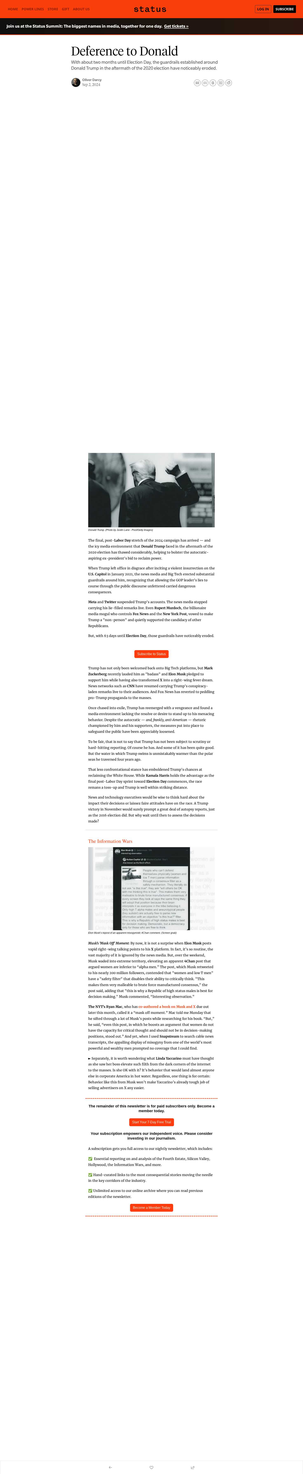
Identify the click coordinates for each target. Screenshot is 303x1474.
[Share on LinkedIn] (220, 83)
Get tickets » (176, 26)
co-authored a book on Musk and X (167, 1007)
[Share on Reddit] (228, 83)
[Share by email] (197, 83)
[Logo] (152, 9)
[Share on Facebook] (205, 83)
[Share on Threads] (213, 83)
